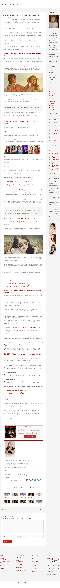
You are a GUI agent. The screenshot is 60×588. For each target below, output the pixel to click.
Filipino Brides (38, 490)
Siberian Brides (34, 562)
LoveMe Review (54, 157)
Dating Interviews (52, 93)
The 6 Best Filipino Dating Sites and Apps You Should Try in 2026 (21, 182)
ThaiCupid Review (54, 149)
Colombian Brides (35, 569)
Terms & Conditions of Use (5, 567)
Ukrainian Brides (34, 564)
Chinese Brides (30, 490)
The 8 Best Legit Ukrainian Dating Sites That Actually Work (19, 181)
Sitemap (1, 572)
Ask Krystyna (29, 2)
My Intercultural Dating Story (6, 561)
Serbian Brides (34, 561)
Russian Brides (34, 559)
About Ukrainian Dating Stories (6, 559)
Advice (48, 2)
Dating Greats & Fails (53, 91)
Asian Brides (7, 490)
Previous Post (4, 509)
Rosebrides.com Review (21, 571)
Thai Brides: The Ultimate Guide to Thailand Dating (18, 286)
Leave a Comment (16, 17)
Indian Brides (7, 497)
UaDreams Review (54, 153)
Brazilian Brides (34, 571)
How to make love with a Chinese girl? (15, 392)
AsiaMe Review (54, 161)
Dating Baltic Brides (53, 141)
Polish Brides (34, 558)
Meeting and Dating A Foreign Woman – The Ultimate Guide (20, 389)
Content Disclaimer (4, 564)
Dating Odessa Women (54, 117)
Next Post (42, 509)
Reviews (44, 2)
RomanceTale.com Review (21, 570)
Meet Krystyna (52, 66)
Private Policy (3, 565)
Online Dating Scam (53, 103)
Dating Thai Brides (55, 136)
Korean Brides (23, 497)
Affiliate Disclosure (4, 568)
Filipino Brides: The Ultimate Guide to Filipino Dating (18, 280)
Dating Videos (52, 95)
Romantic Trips (52, 107)
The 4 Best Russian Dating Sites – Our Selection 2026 (18, 180)
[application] (23, 2)
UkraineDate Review (53, 155)
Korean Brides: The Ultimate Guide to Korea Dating (18, 285)
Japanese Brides (23, 490)
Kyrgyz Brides (30, 497)
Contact (1, 562)
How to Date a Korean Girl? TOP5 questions (16, 393)
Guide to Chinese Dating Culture (14, 395)
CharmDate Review (55, 159)
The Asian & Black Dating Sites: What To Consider (17, 185)
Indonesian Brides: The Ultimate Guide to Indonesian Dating (20, 282)
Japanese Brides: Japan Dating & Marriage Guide (17, 283)
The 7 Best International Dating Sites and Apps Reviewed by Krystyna (22, 184)
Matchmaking (52, 101)
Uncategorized (52, 109)
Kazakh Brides (15, 497)
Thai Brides (15, 490)
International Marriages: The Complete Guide (16, 390)
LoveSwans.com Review (21, 568)
